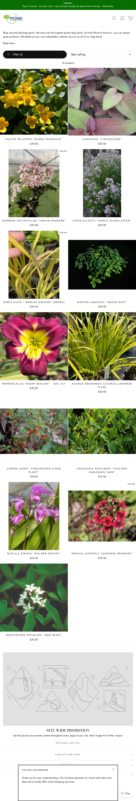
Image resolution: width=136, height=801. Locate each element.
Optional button (68, 743)
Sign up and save (68, 754)
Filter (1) (17, 54)
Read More (9, 43)
